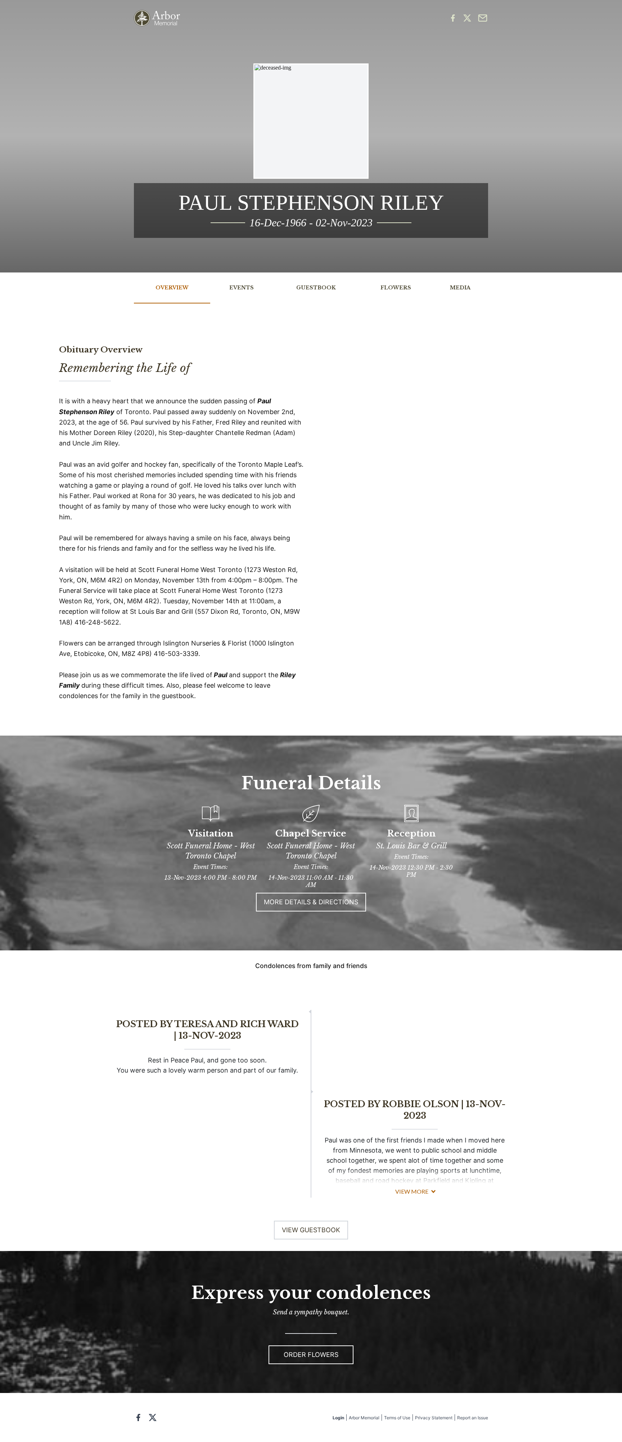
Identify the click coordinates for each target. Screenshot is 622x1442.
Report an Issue (472, 1417)
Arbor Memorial (364, 1417)
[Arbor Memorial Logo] (157, 18)
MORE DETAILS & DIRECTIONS (311, 902)
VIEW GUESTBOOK (311, 1230)
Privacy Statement (433, 1417)
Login (338, 1417)
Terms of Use (397, 1417)
